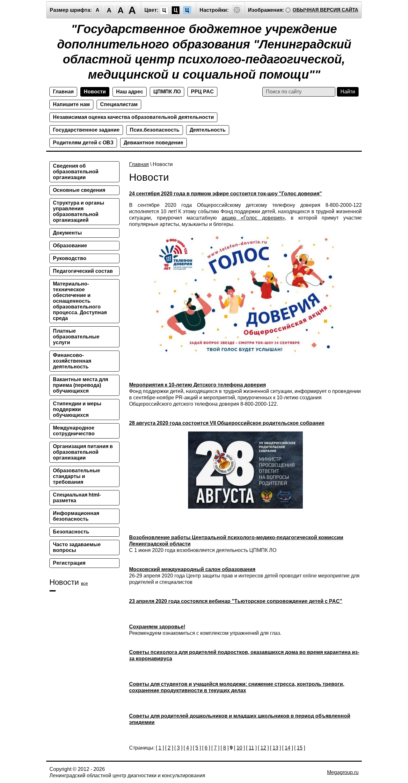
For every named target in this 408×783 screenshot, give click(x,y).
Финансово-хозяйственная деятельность (72, 360)
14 (287, 747)
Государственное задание (86, 130)
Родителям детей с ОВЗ (83, 142)
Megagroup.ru (343, 772)
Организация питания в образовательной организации (83, 452)
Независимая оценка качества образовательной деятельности (133, 117)
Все (84, 583)
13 (275, 747)
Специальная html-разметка (77, 497)
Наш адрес (129, 91)
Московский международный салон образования (192, 569)
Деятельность (208, 130)
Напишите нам (71, 104)
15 (299, 747)
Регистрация (69, 563)
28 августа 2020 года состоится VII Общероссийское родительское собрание (226, 423)
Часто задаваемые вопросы (77, 547)
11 (251, 747)
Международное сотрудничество (74, 430)
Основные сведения (79, 190)
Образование (70, 245)
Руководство (69, 258)
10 (239, 747)
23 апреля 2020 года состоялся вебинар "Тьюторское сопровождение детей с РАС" (235, 601)
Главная (63, 91)
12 (263, 747)
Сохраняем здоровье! (157, 626)
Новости (95, 91)
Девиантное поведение (153, 142)
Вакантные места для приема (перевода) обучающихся (80, 385)
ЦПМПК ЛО (167, 91)
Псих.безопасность (154, 130)
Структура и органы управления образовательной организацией (78, 211)
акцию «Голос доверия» (253, 218)
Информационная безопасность (76, 516)
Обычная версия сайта (325, 9)
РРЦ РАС (202, 91)
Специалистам (119, 104)
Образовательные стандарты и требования (76, 476)
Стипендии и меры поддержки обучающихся (77, 409)
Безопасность (71, 531)
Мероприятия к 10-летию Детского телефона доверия (197, 385)
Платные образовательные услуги (76, 336)
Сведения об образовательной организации (75, 171)
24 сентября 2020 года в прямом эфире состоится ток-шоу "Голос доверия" (225, 193)
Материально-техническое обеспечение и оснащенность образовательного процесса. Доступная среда (80, 301)
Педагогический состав (83, 271)
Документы (67, 233)
